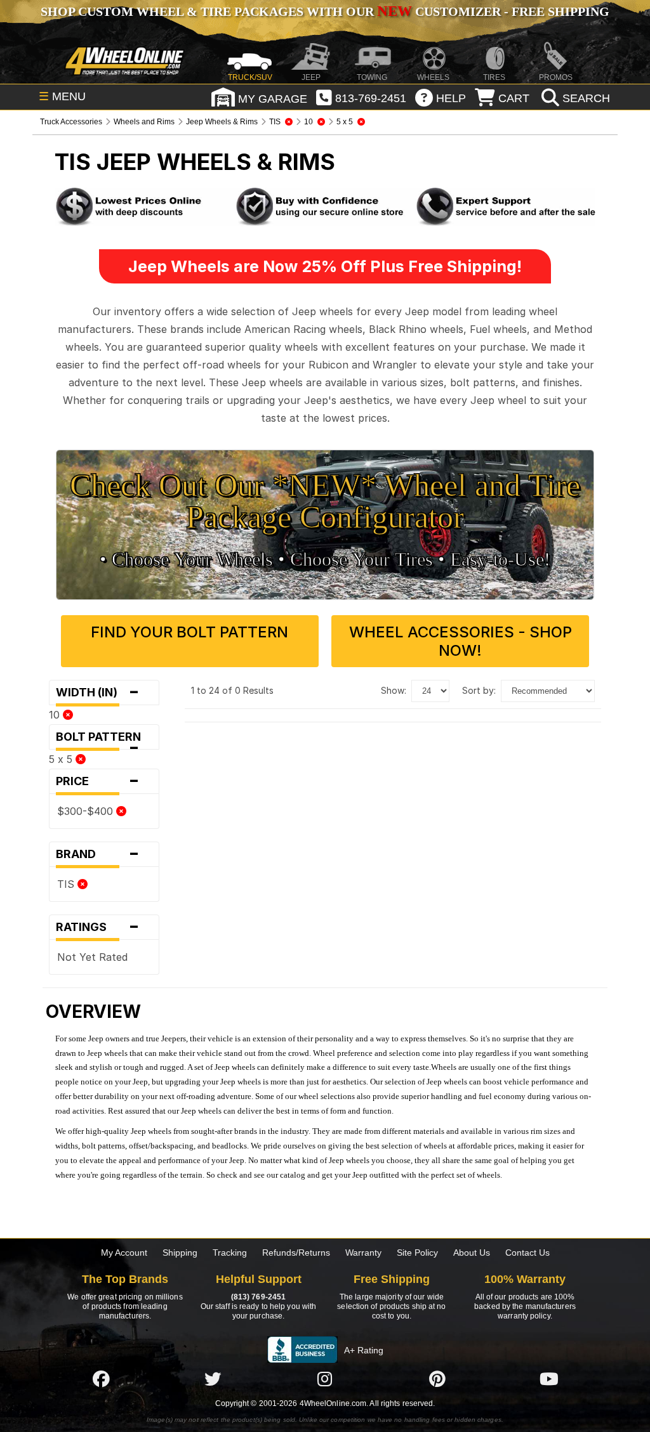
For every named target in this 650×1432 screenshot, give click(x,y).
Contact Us (527, 1252)
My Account (124, 1252)
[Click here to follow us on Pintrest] (437, 1378)
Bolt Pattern (102, 740)
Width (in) (98, 692)
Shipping (179, 1252)
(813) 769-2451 (258, 1296)
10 (56, 714)
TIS (67, 884)
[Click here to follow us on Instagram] (325, 1378)
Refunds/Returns (296, 1252)
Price (98, 781)
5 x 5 (62, 759)
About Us (471, 1252)
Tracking (230, 1252)
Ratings (98, 927)
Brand (98, 854)
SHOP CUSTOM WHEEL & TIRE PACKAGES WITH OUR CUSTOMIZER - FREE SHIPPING (325, 11)
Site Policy (417, 1252)
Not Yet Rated (92, 957)
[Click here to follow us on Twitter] (212, 1378)
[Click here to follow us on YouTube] (549, 1378)
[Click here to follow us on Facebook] (101, 1378)
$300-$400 (86, 811)
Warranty (363, 1252)
